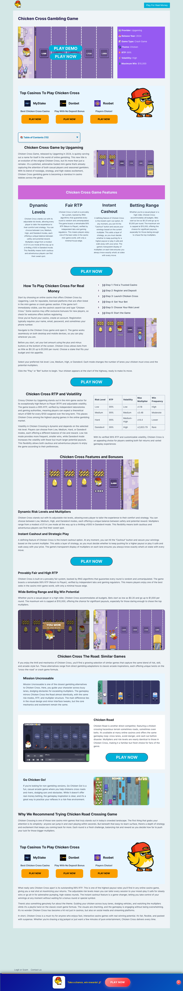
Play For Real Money (157, 5)
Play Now (65, 56)
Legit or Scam (21, 970)
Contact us (36, 970)
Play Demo (65, 48)
